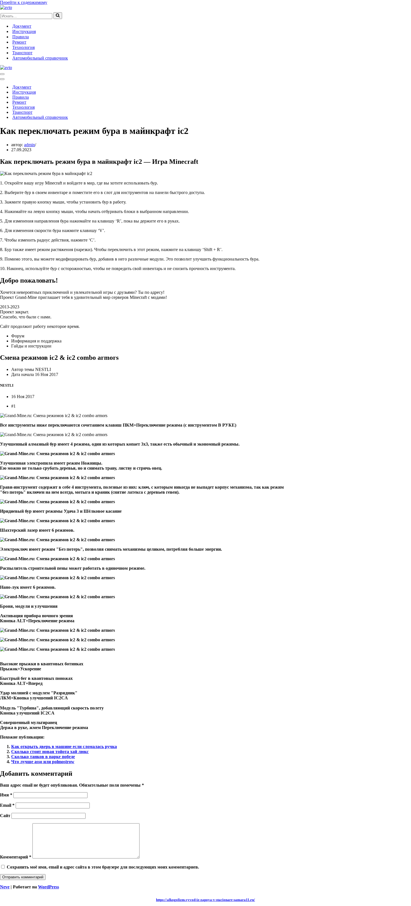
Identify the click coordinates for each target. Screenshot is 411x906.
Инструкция (24, 31)
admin (29, 144)
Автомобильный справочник (40, 58)
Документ (21, 26)
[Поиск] (57, 15)
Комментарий (15, 857)
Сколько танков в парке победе (43, 756)
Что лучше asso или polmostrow (42, 761)
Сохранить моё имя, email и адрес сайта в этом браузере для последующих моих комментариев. (103, 867)
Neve (5, 886)
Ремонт (19, 42)
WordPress (48, 886)
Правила (20, 36)
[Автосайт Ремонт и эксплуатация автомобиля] (6, 7)
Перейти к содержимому (23, 2)
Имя (6, 795)
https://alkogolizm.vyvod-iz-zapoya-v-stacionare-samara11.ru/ (205, 900)
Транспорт (22, 52)
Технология (23, 47)
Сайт (5, 815)
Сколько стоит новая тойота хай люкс (50, 751)
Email (7, 805)
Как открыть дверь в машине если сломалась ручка (64, 746)
